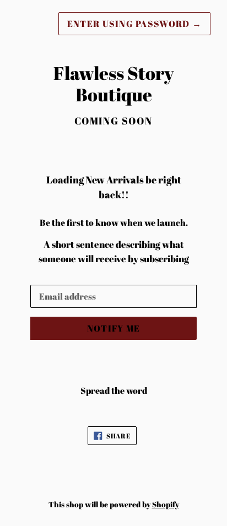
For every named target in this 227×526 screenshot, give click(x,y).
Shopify (165, 504)
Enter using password (134, 24)
